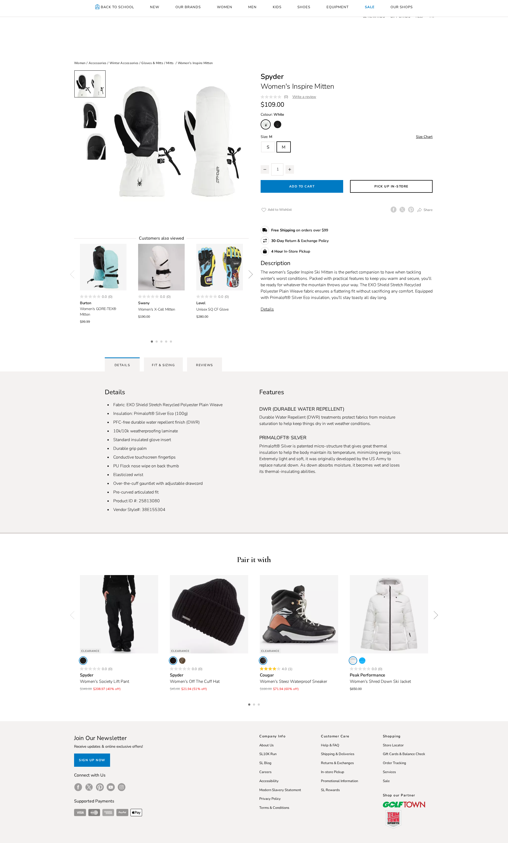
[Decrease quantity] (265, 169)
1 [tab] (152, 340)
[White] (353, 660)
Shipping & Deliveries (337, 754)
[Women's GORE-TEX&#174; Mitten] (103, 267)
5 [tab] (171, 340)
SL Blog (265, 763)
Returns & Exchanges (337, 763)
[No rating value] (272, 97)
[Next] (248, 274)
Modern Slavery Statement (280, 790)
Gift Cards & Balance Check (404, 754)
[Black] (173, 660)
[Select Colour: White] (266, 124)
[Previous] (74, 274)
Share (428, 210)
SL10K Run (267, 754)
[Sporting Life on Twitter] (89, 787)
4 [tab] (166, 340)
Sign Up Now (92, 760)
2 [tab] (157, 340)
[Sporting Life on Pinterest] (100, 787)
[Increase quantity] (289, 169)
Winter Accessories (124, 63)
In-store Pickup (332, 772)
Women (79, 63)
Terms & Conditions (274, 807)
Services (389, 772)
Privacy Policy (270, 798)
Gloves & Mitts (152, 63)
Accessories (98, 63)
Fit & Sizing (163, 365)
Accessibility (269, 781)
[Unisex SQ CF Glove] (219, 267)
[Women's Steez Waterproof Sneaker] (299, 614)
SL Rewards (330, 790)
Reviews (204, 365)
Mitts (170, 63)
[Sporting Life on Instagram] (121, 787)
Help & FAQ (330, 745)
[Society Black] (83, 660)
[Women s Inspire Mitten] (177, 141)
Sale (386, 781)
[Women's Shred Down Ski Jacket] (389, 614)
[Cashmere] (182, 660)
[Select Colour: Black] (278, 124)
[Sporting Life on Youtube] (111, 787)
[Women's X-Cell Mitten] (161, 267)
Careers (265, 772)
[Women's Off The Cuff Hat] (209, 614)
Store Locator (393, 745)
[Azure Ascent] (362, 660)
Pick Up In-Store (391, 186)
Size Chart (424, 136)
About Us (266, 745)
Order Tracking (394, 763)
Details (267, 309)
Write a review (304, 96)
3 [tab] (162, 340)
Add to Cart (302, 186)
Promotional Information (339, 781)
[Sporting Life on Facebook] (78, 787)
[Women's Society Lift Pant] (119, 614)
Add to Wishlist (279, 209)
